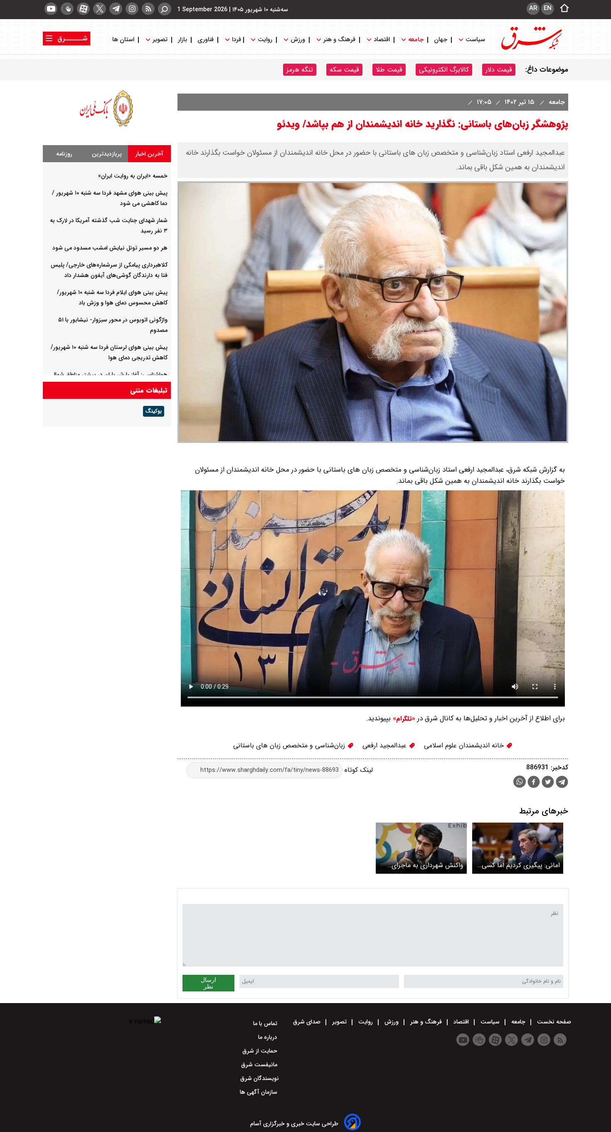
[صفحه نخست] (562, 8)
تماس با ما (266, 1023)
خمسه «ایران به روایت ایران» (133, 175)
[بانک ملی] (106, 126)
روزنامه (64, 153)
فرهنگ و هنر (339, 39)
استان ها (124, 39)
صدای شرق (307, 1021)
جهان (440, 39)
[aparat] (83, 8)
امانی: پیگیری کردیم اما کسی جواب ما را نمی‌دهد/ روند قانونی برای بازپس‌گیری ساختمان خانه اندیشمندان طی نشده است (518, 865)
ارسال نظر (208, 983)
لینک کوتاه (357, 770)
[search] (164, 8)
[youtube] (50, 8)
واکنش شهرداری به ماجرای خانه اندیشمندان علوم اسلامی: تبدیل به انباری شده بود (422, 865)
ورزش (298, 39)
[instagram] (132, 8)
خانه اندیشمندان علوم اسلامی (465, 745)
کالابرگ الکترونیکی (444, 69)
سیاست (475, 39)
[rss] (148, 8)
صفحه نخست (553, 1021)
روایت (265, 39)
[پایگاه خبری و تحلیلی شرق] (530, 49)
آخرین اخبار (149, 153)
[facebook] (533, 782)
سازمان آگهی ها (259, 1092)
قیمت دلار (498, 69)
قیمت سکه (344, 69)
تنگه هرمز (299, 69)
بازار (182, 39)
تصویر (160, 39)
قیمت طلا (389, 69)
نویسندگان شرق (259, 1078)
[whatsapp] (519, 782)
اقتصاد (382, 39)
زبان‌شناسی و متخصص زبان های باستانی (290, 745)
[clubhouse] (67, 8)
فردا (235, 39)
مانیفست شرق (260, 1064)
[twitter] (99, 8)
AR (533, 8)
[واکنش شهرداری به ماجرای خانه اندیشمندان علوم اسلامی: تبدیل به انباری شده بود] (421, 848)
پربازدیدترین (107, 153)
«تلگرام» (403, 719)
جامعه (416, 39)
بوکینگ (153, 411)
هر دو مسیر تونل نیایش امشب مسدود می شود (110, 247)
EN (548, 8)
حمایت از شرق (260, 1050)
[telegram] (115, 8)
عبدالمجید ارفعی (385, 745)
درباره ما (268, 1037)
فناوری (205, 39)
